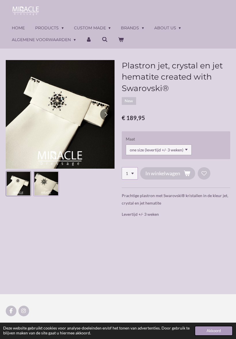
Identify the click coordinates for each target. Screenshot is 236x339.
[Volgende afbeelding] (106, 114)
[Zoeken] (104, 39)
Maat (130, 138)
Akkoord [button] (214, 331)
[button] (18, 183)
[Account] (89, 39)
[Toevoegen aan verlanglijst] (204, 173)
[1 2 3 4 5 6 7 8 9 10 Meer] (130, 173)
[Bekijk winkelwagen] (120, 39)
